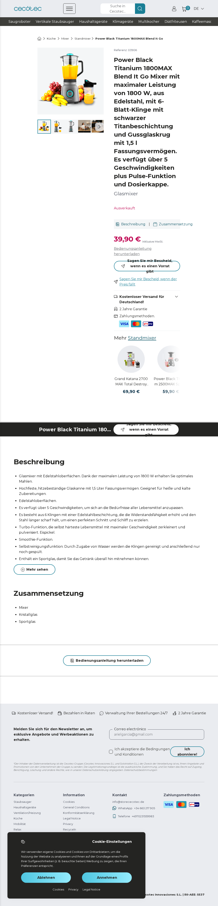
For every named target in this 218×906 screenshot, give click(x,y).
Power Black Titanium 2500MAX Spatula (171, 382)
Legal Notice (72, 818)
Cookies (69, 801)
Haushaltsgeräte (25, 807)
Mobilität (20, 824)
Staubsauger (23, 801)
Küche (18, 818)
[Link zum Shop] (28, 8)
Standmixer (142, 338)
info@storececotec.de (128, 801)
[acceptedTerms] (111, 752)
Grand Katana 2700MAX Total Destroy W (131, 382)
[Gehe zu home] (39, 38)
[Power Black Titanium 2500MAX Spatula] (171, 359)
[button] (99, 127)
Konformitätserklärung (78, 813)
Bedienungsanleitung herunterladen (133, 251)
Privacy (68, 824)
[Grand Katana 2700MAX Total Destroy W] (131, 359)
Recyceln (69, 829)
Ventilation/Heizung (27, 813)
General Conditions (76, 807)
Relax (17, 829)
